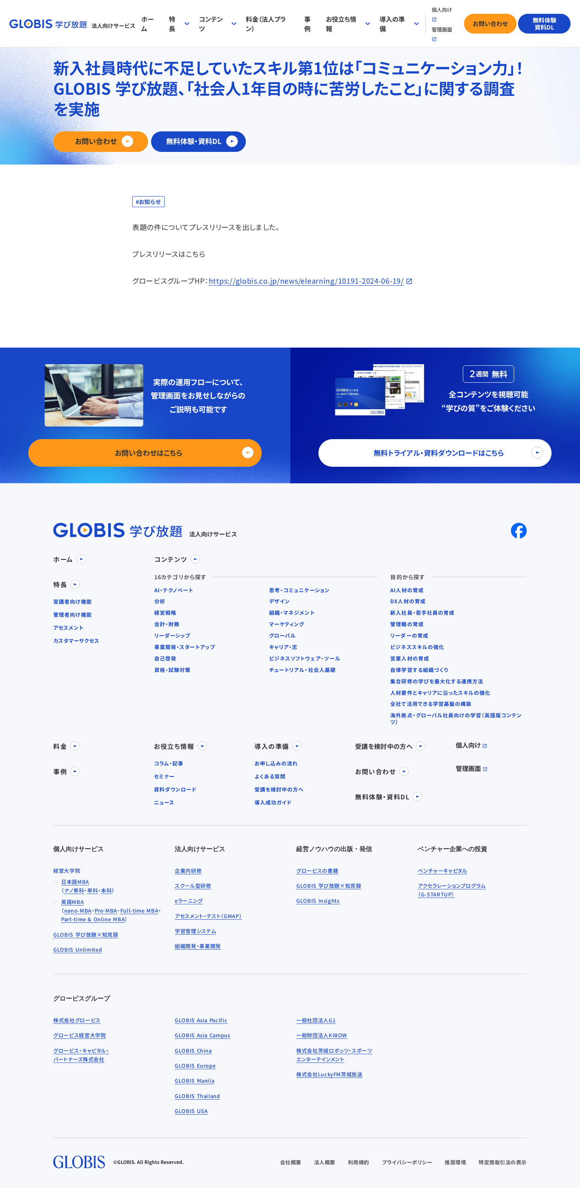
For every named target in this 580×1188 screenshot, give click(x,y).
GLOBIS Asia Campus (202, 1035)
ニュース (164, 802)
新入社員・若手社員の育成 (422, 613)
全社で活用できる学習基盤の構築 (430, 704)
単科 (92, 890)
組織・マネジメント (291, 613)
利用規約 (358, 1162)
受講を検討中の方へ (279, 789)
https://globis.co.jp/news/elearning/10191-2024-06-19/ (306, 280)
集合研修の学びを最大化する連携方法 (436, 681)
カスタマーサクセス (76, 641)
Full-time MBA (139, 910)
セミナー (164, 776)
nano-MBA (78, 910)
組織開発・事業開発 (198, 946)
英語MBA (72, 901)
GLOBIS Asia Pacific (201, 1020)
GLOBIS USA (191, 1111)
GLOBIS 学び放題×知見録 (85, 934)
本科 (106, 890)
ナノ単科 (74, 890)
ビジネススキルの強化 (417, 647)
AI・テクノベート (173, 590)
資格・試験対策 (172, 670)
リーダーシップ (172, 635)
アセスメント (68, 628)
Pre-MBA (106, 910)
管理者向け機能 (72, 615)
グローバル (282, 635)
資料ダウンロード (175, 789)
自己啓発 (165, 658)
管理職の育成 (406, 624)
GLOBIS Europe (195, 1065)
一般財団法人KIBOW (321, 1035)
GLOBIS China (193, 1050)
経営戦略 (165, 613)
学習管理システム (195, 931)
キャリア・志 (283, 647)
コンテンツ (211, 23)
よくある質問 (270, 776)
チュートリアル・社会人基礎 (302, 670)
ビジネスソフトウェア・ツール (305, 658)
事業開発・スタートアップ (184, 647)
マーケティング (286, 624)
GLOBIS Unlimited (77, 949)
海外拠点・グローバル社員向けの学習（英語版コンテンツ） (456, 719)
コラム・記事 (168, 763)
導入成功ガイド (273, 802)
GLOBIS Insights (318, 900)
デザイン (279, 601)
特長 (172, 23)
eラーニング (189, 900)
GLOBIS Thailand (197, 1096)
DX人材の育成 (407, 601)
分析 (159, 601)
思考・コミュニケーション (299, 590)
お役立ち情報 (341, 23)
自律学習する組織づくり (419, 670)
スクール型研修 (193, 885)
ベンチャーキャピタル (443, 870)
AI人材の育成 (406, 590)
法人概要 (324, 1162)
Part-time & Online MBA (93, 919)
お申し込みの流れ (276, 763)
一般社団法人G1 (315, 1020)
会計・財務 (167, 624)
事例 (307, 23)
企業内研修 (188, 870)
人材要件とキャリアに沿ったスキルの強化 (440, 693)
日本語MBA (75, 881)
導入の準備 (392, 23)
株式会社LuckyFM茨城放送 (329, 1074)
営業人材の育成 (409, 658)
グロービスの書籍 (317, 870)
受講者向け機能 (72, 602)
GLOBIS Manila (194, 1080)
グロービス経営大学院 (79, 1035)
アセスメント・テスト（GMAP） (208, 916)
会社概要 (290, 1162)
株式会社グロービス (77, 1020)
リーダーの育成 (409, 635)
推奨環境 (455, 1162)
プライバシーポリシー (407, 1162)
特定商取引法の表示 (503, 1162)
